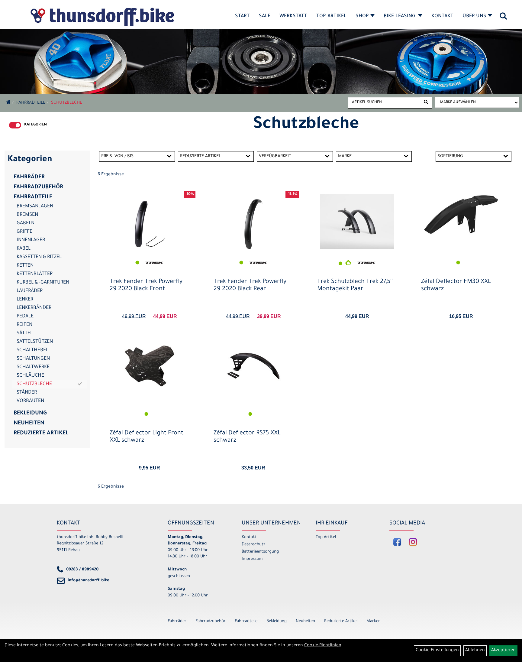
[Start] (8, 103)
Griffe (24, 232)
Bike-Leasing (400, 16)
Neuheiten (29, 423)
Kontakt (442, 16)
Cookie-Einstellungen (437, 650)
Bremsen (27, 215)
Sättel (25, 333)
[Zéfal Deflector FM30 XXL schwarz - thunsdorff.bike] (461, 214)
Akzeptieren (503, 650)
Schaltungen (33, 359)
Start (242, 16)
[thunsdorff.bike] (102, 17)
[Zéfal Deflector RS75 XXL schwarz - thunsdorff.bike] (253, 366)
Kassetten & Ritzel (39, 257)
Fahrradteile (30, 103)
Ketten (25, 265)
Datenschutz (253, 544)
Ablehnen (475, 650)
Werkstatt (293, 16)
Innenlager (31, 240)
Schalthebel (32, 350)
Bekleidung (30, 414)
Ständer (27, 392)
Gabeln (25, 223)
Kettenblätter (35, 274)
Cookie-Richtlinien (322, 645)
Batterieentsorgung (260, 552)
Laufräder (30, 291)
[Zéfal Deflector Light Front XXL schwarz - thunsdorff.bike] (149, 366)
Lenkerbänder (34, 308)
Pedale (25, 316)
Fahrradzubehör (38, 187)
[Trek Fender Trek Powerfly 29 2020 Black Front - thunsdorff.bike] (149, 224)
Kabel (24, 248)
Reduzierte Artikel (41, 433)
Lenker (25, 299)
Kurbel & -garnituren (43, 282)
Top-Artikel (331, 16)
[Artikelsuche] (503, 18)
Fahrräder (29, 177)
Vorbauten (30, 401)
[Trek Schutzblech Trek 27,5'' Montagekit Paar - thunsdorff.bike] (357, 221)
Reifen (24, 325)
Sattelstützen (35, 342)
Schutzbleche (66, 103)
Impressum (252, 559)
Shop (362, 16)
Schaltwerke (33, 367)
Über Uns (474, 16)
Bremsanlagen (35, 206)
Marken (373, 621)
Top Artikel (326, 537)
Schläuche (30, 375)
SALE (264, 16)
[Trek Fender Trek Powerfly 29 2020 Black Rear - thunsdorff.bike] (253, 224)
